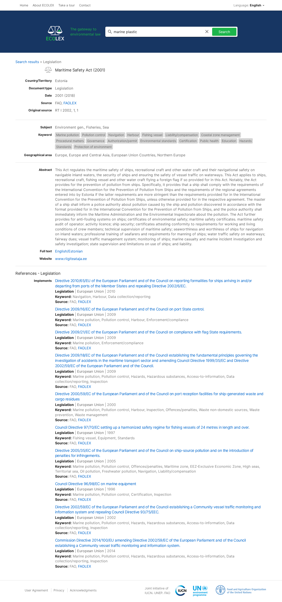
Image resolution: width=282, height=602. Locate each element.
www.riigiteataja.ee (71, 258)
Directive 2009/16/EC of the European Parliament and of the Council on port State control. (129, 309)
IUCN (148, 593)
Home (24, 5)
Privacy (59, 590)
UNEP (158, 593)
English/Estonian (69, 251)
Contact (85, 5)
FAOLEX (69, 103)
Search (224, 32)
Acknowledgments (83, 590)
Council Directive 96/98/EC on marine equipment (95, 484)
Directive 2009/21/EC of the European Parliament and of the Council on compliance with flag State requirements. (148, 332)
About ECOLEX (43, 5)
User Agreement (36, 590)
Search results (27, 62)
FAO (167, 593)
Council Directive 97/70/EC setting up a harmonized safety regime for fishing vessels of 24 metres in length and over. (152, 427)
